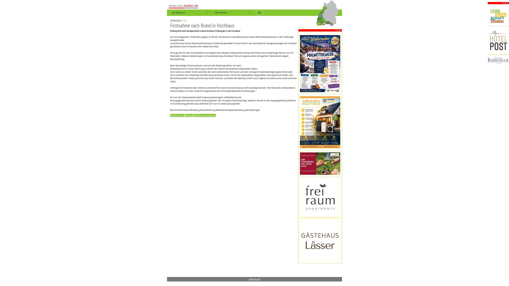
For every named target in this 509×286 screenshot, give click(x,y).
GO (259, 12)
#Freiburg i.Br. (177, 115)
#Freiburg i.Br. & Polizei (204, 115)
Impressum (254, 279)
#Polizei (188, 115)
